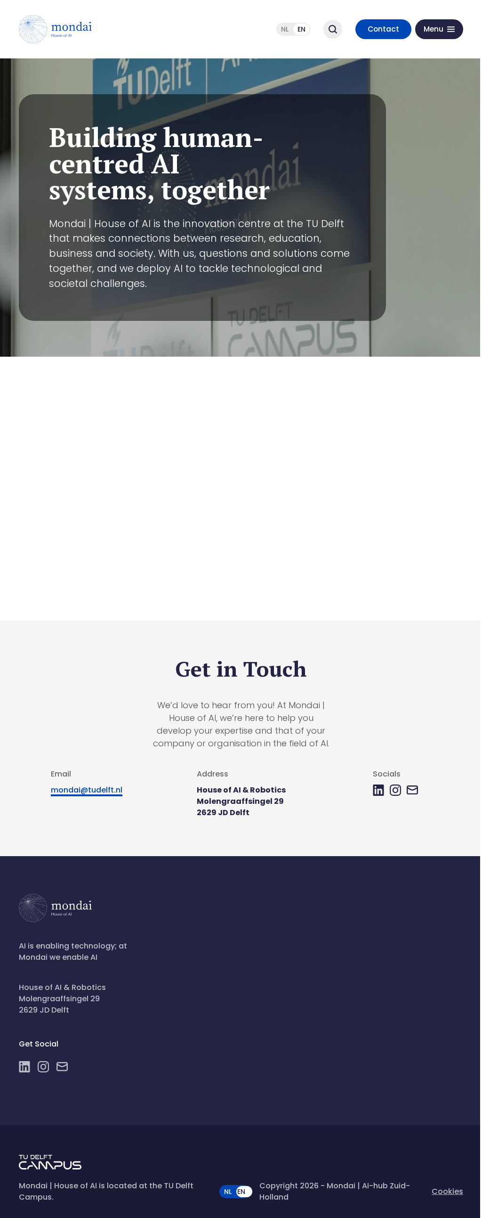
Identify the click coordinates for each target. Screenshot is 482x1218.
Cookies (447, 1191)
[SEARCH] (332, 29)
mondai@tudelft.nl (86, 790)
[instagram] (395, 790)
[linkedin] (378, 790)
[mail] (412, 789)
